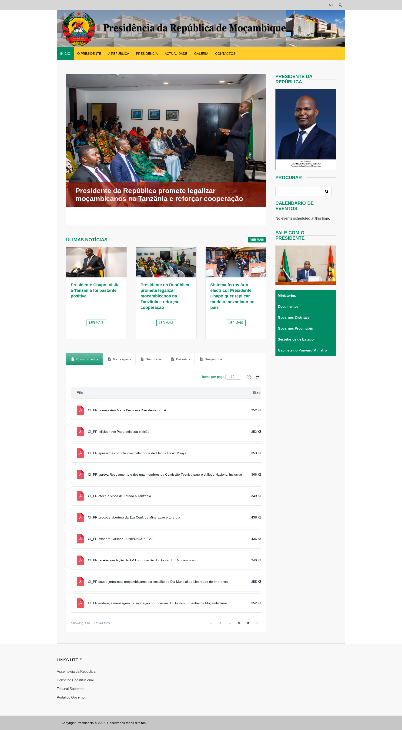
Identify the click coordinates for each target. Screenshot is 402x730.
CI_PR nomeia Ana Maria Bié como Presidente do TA (127, 410)
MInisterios (287, 295)
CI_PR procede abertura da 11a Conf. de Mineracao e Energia (134, 517)
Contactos (225, 53)
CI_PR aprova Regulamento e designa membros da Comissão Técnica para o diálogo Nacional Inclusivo (165, 474)
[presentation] (84, 359)
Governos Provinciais (295, 328)
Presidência (147, 53)
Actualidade (176, 53)
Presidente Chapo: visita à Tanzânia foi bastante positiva (95, 291)
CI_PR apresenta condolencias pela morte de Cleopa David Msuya (137, 453)
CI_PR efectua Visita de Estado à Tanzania (119, 496)
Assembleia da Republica (76, 671)
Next (262, 149)
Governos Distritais (293, 317)
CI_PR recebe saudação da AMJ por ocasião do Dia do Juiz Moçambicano (143, 560)
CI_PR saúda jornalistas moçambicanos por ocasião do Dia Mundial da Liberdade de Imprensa (158, 581)
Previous (58, 149)
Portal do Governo (70, 697)
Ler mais (96, 322)
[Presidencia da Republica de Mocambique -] (201, 45)
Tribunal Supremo (70, 689)
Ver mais (257, 239)
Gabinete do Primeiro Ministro (302, 350)
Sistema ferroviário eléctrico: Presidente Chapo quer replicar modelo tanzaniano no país (232, 296)
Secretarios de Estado (296, 339)
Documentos (288, 306)
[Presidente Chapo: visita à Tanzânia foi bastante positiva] (96, 262)
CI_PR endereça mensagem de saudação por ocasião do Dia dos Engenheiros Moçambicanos (158, 603)
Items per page (213, 377)
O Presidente (89, 53)
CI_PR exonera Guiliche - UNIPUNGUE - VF (120, 539)
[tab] (84, 359)
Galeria (201, 53)
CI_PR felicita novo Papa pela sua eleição (118, 431)
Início (65, 53)
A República (118, 53)
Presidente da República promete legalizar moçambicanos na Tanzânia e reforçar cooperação (165, 296)
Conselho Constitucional (75, 680)
